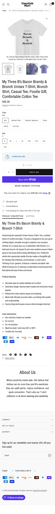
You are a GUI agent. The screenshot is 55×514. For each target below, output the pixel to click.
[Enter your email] (49, 455)
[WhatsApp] (26, 354)
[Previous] (9, 37)
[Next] (46, 37)
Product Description (12, 216)
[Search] (8, 4)
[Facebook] (11, 354)
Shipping (5, 105)
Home (4, 11)
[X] (16, 354)
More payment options (27, 186)
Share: (4, 355)
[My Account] (45, 4)
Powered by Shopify (40, 490)
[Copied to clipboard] (31, 354)
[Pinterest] (21, 354)
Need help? (10, 358)
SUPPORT (6, 432)
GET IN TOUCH (8, 426)
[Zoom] (46, 18)
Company (6, 420)
